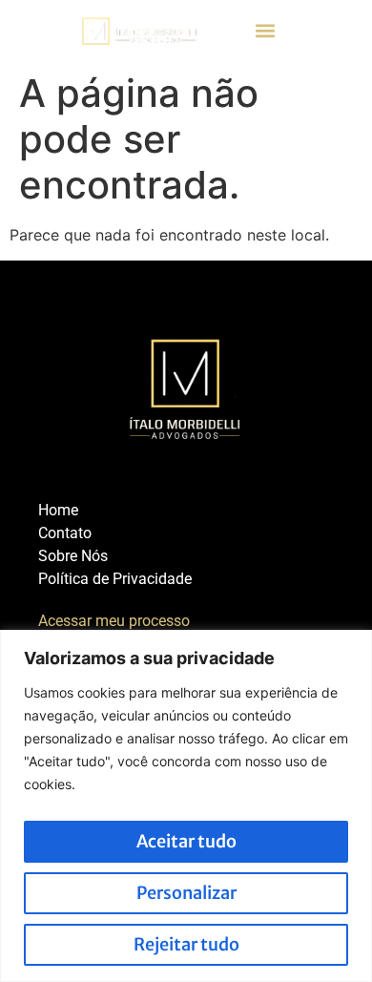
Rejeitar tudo (186, 944)
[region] (186, 806)
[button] (265, 31)
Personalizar (186, 893)
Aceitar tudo (186, 841)
